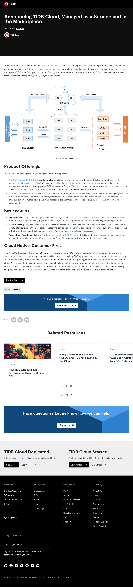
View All (64, 395)
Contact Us (64, 425)
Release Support (100, 522)
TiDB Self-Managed (13, 499)
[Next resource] (74, 386)
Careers (96, 499)
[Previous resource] (58, 386)
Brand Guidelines (101, 526)
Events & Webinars (72, 499)
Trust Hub (97, 513)
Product (20, 28)
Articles (67, 495)
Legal (67, 577)
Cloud (7, 289)
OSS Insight (39, 508)
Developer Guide (71, 513)
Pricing (7, 504)
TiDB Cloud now (35, 270)
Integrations (39, 491)
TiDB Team (14, 35)
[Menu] (127, 4)
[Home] (10, 4)
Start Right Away (65, 305)
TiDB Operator (71, 235)
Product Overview (12, 491)
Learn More (27, 465)
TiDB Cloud (46, 65)
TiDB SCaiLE (69, 504)
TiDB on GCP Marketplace (21, 193)
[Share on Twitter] (20, 320)
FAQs (66, 517)
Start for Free (77, 465)
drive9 (37, 504)
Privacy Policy (53, 577)
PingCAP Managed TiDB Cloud (23, 180)
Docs (65, 508)
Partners (97, 508)
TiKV (36, 495)
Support (67, 522)
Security (97, 517)
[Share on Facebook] (13, 320)
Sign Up (10, 465)
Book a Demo (12, 280)
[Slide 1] (62, 386)
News (95, 495)
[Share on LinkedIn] (26, 320)
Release (16, 289)
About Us (97, 491)
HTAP (99, 72)
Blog (65, 491)
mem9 (36, 499)
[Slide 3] (71, 386)
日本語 (9, 523)
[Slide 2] (66, 386)
